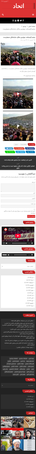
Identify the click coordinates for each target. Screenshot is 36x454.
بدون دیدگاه (23, 40)
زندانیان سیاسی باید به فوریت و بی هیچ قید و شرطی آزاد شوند (19, 340)
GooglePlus (20, 148)
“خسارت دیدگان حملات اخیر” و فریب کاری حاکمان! (21, 329)
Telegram (21, 152)
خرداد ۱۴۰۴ (30, 280)
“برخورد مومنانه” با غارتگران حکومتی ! (24, 347)
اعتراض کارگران (23, 366)
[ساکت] (6, 243)
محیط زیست (23, 144)
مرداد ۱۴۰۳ (30, 306)
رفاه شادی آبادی (30, 374)
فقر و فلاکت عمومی (29, 364)
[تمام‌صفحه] (4, 243)
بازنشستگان (22, 369)
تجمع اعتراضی (15, 361)
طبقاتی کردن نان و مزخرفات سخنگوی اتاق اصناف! (22, 321)
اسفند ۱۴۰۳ (30, 288)
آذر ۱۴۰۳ (31, 295)
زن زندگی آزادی (30, 372)
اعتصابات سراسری (14, 358)
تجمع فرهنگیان (6, 366)
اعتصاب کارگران (14, 366)
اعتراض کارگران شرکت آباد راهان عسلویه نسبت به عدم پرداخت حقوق (18, 167)
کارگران (9, 361)
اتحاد (18, 6)
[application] (18, 236)
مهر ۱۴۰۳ (31, 300)
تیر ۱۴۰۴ (31, 277)
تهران (32, 369)
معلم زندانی (22, 374)
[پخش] (32, 243)
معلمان (28, 369)
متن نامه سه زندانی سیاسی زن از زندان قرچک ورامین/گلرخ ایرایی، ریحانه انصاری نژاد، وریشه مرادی (18, 333)
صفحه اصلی (31, 26)
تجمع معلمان (31, 366)
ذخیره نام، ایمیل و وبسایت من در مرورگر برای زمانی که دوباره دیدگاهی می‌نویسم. (19, 212)
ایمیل (33, 198)
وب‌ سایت (33, 204)
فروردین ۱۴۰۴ (30, 285)
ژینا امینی (23, 361)
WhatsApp (11, 152)
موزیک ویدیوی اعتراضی (19, 372)
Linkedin (32, 152)
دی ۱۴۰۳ (31, 293)
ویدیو (24, 26)
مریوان (16, 144)
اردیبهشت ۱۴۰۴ (29, 282)
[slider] (5, 254)
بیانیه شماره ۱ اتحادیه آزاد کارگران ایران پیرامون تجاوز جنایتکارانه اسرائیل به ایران (19, 344)
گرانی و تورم (16, 374)
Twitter (10, 148)
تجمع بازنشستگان (9, 372)
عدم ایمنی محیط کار (11, 364)
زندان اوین (5, 369)
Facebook (31, 148)
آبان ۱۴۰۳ (31, 298)
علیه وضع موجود (30, 361)
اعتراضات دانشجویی (13, 369)
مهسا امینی (31, 358)
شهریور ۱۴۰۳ (30, 303)
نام (34, 193)
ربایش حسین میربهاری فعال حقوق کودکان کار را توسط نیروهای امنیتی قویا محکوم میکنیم (18, 337)
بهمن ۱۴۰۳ (30, 290)
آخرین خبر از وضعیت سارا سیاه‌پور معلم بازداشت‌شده (18, 160)
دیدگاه (33, 182)
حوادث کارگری (20, 364)
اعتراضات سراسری (23, 358)
